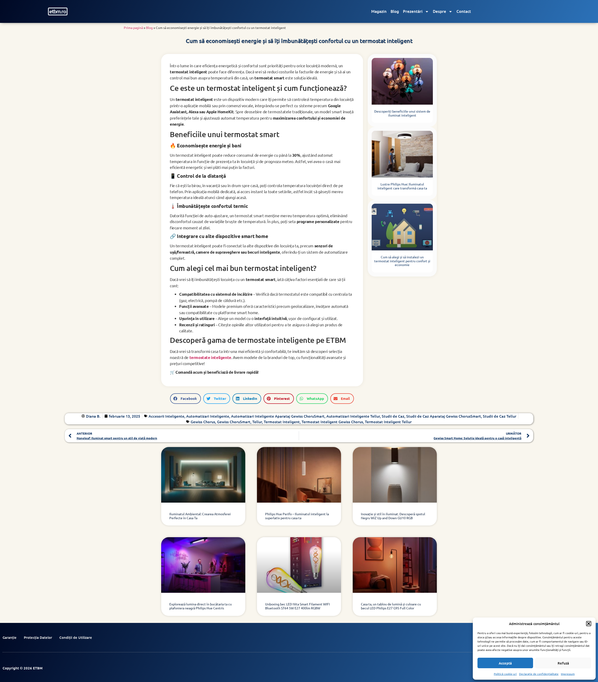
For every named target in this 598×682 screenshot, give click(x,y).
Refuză (563, 663)
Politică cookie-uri (505, 674)
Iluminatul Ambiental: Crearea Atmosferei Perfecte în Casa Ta (200, 516)
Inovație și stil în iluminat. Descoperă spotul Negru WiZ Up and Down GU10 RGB (393, 516)
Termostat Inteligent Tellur (388, 421)
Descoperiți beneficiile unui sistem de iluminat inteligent (402, 113)
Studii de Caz (393, 416)
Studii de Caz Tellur (499, 416)
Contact (463, 11)
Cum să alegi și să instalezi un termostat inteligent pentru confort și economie (402, 261)
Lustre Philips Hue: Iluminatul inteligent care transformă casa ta (402, 186)
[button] (588, 623)
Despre (439, 11)
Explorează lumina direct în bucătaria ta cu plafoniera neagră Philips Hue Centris (200, 606)
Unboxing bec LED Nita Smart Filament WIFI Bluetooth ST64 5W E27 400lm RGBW (297, 606)
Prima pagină (133, 27)
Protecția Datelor (38, 637)
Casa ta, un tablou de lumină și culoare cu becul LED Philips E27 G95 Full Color (391, 606)
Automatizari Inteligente (207, 416)
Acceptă (505, 663)
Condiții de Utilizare (75, 637)
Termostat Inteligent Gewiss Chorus (332, 421)
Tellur (257, 421)
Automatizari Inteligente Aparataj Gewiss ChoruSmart (277, 416)
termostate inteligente (210, 357)
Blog (395, 11)
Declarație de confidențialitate (539, 674)
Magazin (379, 11)
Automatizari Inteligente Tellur (353, 416)
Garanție (10, 637)
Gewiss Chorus (203, 421)
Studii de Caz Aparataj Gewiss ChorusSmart (443, 416)
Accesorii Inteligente (166, 416)
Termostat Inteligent (282, 421)
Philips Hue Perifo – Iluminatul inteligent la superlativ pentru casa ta (297, 516)
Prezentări (413, 11)
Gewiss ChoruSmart (233, 421)
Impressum (568, 674)
